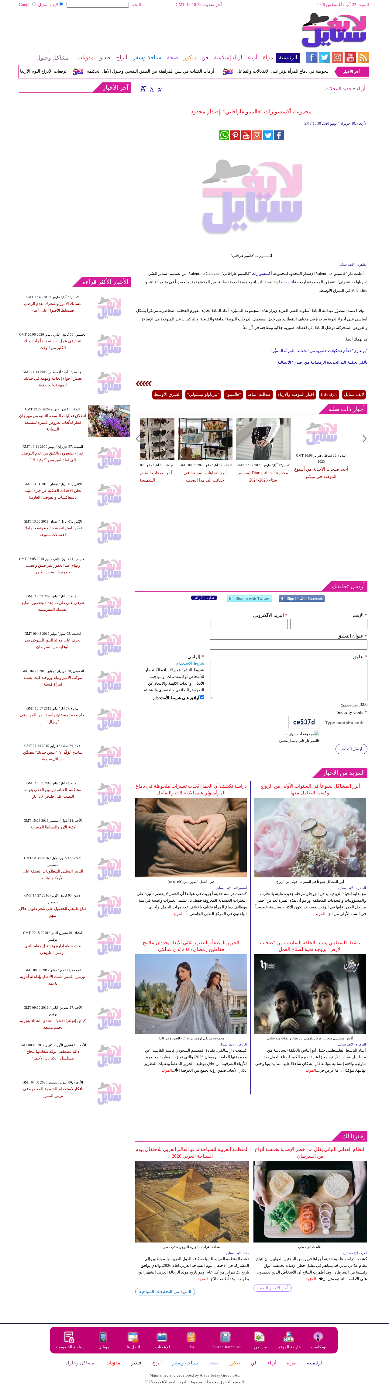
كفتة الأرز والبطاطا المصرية (52, 827)
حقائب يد (291, 282)
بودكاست (318, 1347)
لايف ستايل (48, 4)
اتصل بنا (133, 1347)
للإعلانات (162, 1347)
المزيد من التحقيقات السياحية (165, 1291)
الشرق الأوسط (167, 394)
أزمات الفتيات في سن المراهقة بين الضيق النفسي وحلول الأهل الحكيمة (167, 71)
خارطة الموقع (289, 1347)
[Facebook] (302, 601)
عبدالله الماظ (259, 394)
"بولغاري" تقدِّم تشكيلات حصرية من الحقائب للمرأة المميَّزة (318, 350)
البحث (135, 4)
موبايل (104, 1347)
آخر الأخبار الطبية (272, 1288)
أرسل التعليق (351, 749)
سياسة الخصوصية (69, 1347)
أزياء (360, 88)
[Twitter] (249, 601)
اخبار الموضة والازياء (296, 394)
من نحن (260, 1347)
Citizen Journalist (226, 1347)
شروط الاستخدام (190, 663)
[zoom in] (143, 88)
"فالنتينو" (233, 394)
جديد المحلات (338, 88)
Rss (191, 1347)
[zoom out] (160, 88)
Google (25, 4)
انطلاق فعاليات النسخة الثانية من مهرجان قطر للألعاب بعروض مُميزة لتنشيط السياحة (52, 422)
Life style (329, 394)
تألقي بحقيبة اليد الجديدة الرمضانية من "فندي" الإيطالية (322, 362)
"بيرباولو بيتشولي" (203, 394)
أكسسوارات (262, 273)
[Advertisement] (159, 32)
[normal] (151, 88)
